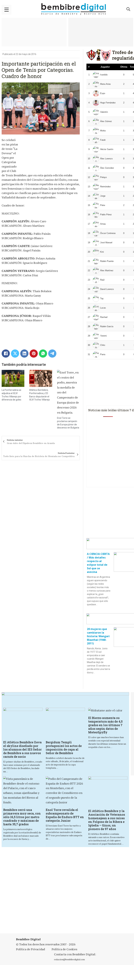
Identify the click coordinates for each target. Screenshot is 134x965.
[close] (6, 10)
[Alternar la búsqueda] (128, 9)
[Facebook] (6, 353)
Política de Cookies (64, 949)
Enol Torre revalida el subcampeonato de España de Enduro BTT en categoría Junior (65, 815)
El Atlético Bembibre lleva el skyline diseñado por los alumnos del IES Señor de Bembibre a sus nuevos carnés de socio (22, 749)
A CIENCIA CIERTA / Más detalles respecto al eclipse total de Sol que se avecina (98, 563)
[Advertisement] (67, 890)
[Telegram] (52, 353)
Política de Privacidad (30, 949)
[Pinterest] (34, 353)
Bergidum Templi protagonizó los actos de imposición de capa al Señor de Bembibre (64, 747)
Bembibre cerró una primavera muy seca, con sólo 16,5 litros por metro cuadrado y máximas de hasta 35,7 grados (22, 817)
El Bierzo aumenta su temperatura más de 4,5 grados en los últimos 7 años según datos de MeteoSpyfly (105, 725)
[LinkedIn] (24, 353)
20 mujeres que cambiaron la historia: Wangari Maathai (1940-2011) (98, 636)
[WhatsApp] (43, 353)
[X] (15, 353)
